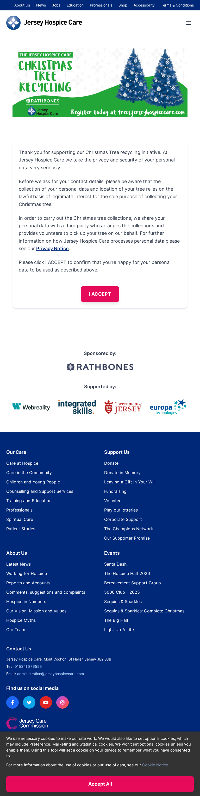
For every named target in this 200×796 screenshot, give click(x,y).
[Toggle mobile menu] (188, 23)
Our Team (15, 629)
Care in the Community (29, 472)
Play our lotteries (121, 510)
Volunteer (113, 500)
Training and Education (29, 500)
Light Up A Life (119, 629)
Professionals (101, 5)
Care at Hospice (22, 463)
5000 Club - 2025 (122, 592)
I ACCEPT (100, 294)
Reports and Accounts (28, 582)
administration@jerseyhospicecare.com (50, 673)
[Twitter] (29, 702)
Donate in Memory (122, 472)
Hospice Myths (21, 620)
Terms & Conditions (177, 5)
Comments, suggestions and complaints (45, 592)
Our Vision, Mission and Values (36, 610)
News (41, 5)
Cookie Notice (155, 764)
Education (75, 5)
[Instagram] (62, 702)
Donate (111, 463)
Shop (122, 5)
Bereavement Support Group (132, 582)
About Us (22, 5)
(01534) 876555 (27, 666)
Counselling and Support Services (39, 491)
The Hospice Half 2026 (127, 573)
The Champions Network (128, 528)
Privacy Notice (52, 248)
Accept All (100, 784)
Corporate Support (123, 519)
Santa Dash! (116, 564)
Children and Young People (33, 481)
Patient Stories (20, 528)
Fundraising (115, 491)
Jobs (56, 5)
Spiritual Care (19, 519)
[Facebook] (12, 702)
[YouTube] (46, 702)
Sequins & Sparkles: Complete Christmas (144, 610)
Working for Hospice (26, 573)
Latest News (18, 564)
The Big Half (116, 620)
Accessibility (144, 5)
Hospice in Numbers (26, 601)
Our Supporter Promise (127, 538)
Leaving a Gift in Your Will (129, 481)
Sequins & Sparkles (123, 601)
